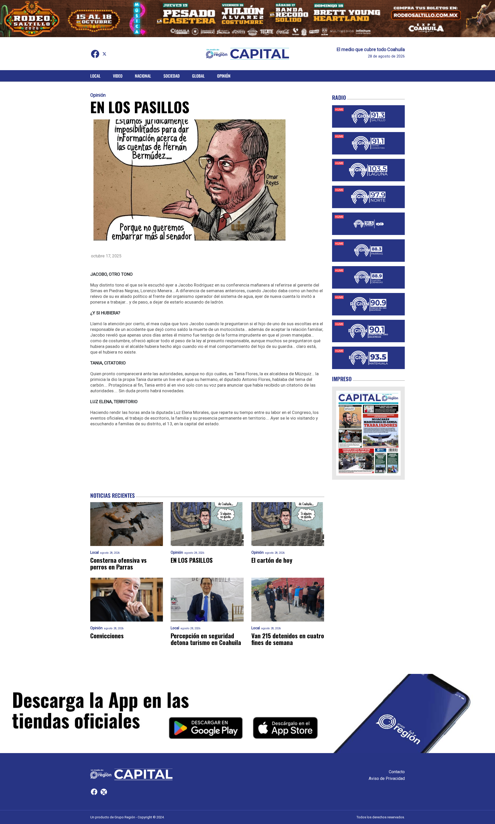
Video (117, 76)
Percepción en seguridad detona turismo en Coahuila (206, 639)
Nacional (143, 76)
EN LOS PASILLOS (192, 560)
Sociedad (171, 76)
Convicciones (107, 635)
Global (198, 76)
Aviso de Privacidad (387, 778)
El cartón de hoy (271, 560)
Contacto (397, 771)
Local (95, 76)
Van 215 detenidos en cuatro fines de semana (287, 639)
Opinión (223, 76)
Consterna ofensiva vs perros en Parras (118, 563)
